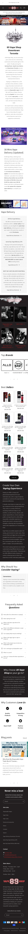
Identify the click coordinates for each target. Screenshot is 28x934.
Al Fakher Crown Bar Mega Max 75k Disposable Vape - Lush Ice (7, 469)
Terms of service (14, 930)
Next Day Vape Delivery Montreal (11, 843)
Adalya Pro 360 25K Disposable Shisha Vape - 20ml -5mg (7, 406)
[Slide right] (17, 379)
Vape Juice (5, 818)
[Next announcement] (25, 2)
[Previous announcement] (3, 2)
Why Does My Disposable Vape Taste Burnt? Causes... (13, 760)
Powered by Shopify (15, 928)
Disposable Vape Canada (7, 325)
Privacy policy (7, 930)
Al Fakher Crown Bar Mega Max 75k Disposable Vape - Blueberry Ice (7, 427)
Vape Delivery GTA (13, 265)
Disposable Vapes (7, 811)
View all (14, 477)
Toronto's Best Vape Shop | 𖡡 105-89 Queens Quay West (14, 300)
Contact (5, 829)
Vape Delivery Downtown (13, 235)
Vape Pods (5, 815)
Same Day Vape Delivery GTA (10, 840)
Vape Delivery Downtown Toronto (11, 836)
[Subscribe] (23, 801)
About (4, 825)
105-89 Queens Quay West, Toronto (13, 857)
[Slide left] (10, 379)
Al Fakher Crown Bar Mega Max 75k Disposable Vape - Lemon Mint (20, 448)
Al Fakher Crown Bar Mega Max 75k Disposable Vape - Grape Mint (20, 427)
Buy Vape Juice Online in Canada (7, 346)
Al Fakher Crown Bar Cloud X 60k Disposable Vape (20, 405)
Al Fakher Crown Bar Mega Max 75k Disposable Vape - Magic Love (20, 469)
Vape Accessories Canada (20, 346)
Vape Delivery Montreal (13, 290)
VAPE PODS (19, 324)
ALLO (5, 373)
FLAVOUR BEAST (17, 373)
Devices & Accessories (8, 822)
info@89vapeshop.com (10, 854)
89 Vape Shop (8, 928)
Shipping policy (22, 930)
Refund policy (23, 928)
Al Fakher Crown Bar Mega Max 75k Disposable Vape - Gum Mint (7, 448)
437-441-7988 (8, 852)
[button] (3, 8)
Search (5, 832)
